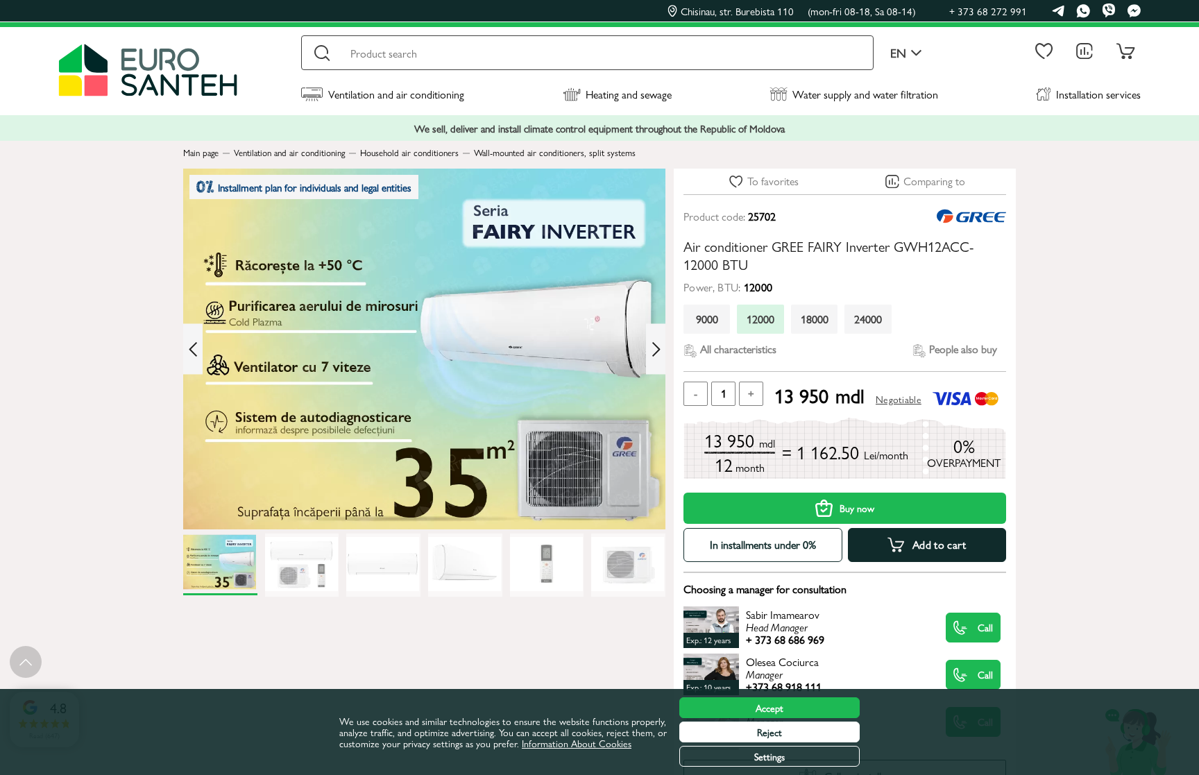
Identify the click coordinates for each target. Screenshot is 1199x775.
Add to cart (939, 544)
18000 (814, 319)
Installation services (1098, 94)
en (898, 53)
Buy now (857, 508)
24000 (868, 319)
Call (985, 627)
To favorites (773, 181)
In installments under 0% (763, 544)
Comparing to (934, 181)
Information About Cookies (576, 743)
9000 (707, 319)
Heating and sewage (629, 94)
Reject (769, 732)
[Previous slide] (193, 349)
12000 (760, 319)
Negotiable (898, 399)
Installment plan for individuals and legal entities (314, 187)
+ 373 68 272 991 (988, 11)
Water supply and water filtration (865, 94)
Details (802, 627)
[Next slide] (655, 349)
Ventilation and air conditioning (396, 94)
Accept (769, 708)
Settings (769, 756)
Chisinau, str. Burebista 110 (798, 11)
